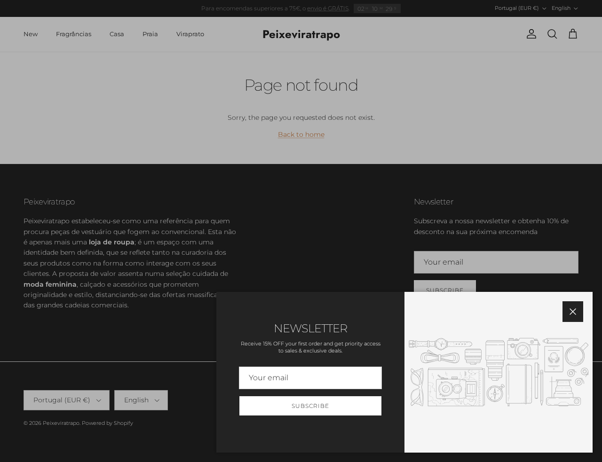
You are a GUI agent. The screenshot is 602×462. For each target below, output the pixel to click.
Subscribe (310, 405)
